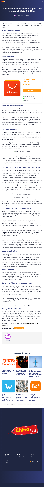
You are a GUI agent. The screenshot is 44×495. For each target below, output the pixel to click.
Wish (7, 467)
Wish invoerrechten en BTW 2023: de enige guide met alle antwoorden (8, 397)
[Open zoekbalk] (40, 1)
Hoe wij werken (34, 463)
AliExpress (8, 458)
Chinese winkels (19, 328)
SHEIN (7, 460)
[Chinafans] (3, 1)
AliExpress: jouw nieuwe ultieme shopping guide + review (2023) (21, 372)
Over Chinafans (34, 456)
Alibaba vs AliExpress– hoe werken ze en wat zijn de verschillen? (21, 397)
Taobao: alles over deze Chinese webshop (8, 371)
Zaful (7, 462)
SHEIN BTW (21, 459)
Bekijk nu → (31, 90)
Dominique (20, 15)
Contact (32, 459)
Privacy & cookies (34, 461)
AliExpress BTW (22, 456)
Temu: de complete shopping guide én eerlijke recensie (34, 397)
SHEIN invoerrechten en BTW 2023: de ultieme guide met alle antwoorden (35, 373)
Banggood (8, 464)
